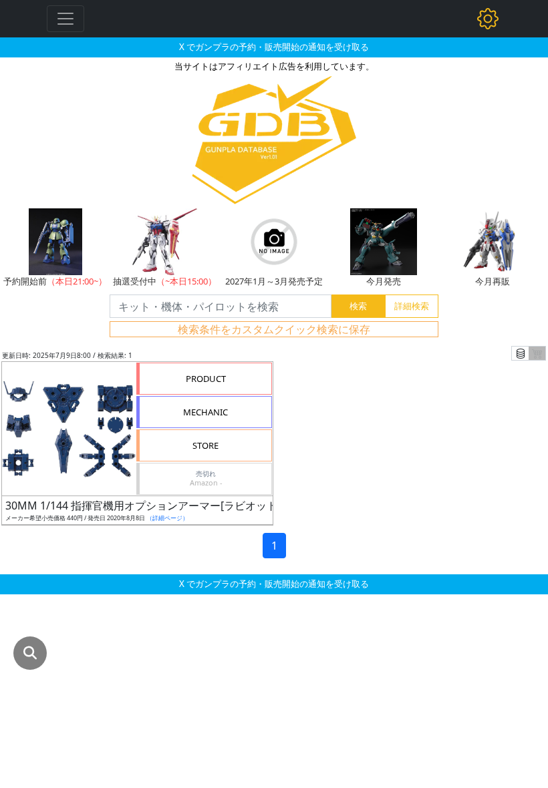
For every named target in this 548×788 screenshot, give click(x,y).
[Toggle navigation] (65, 18)
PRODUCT (206, 379)
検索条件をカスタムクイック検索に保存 (274, 329)
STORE (205, 445)
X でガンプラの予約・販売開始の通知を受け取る (274, 47)
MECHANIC (205, 412)
